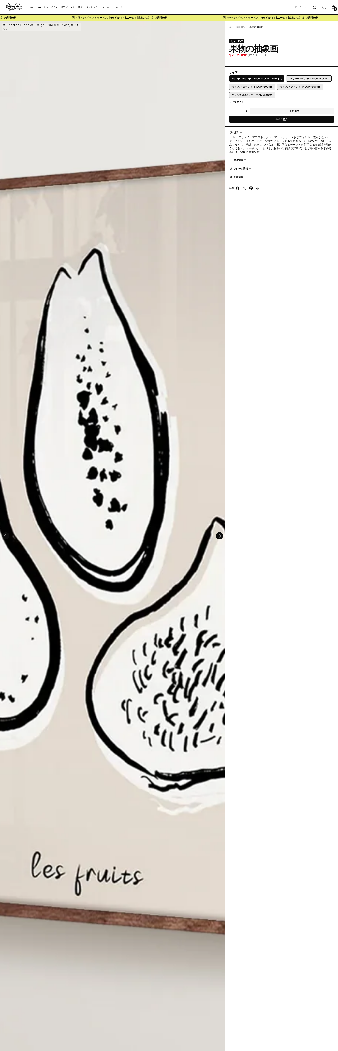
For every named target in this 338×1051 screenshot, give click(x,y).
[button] (324, 7)
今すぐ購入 (281, 119)
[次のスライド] (219, 535)
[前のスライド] (5, 535)
